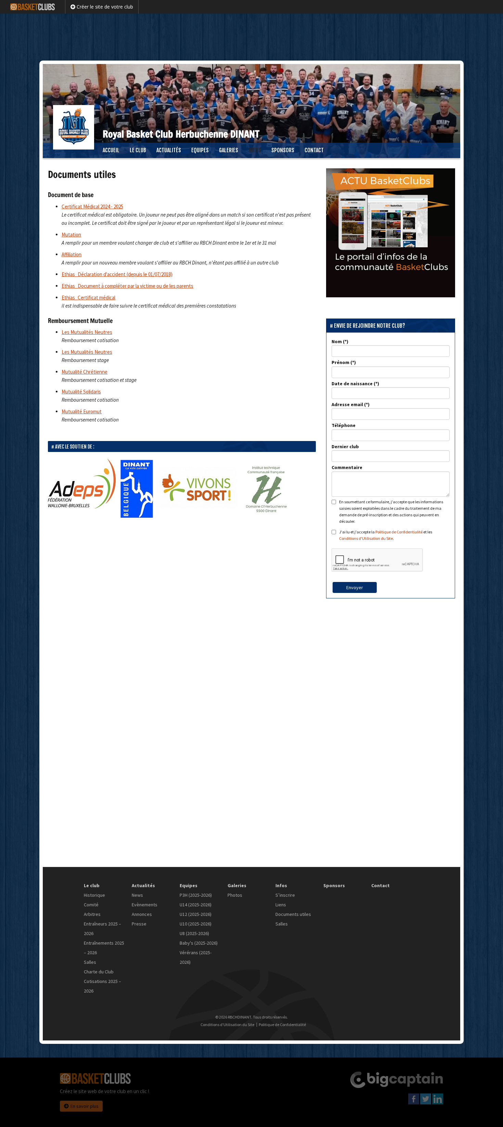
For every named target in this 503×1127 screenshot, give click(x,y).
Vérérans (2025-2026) (195, 957)
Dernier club (345, 446)
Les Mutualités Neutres (87, 332)
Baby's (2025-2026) (199, 943)
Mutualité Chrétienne (84, 371)
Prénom (340, 362)
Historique (94, 895)
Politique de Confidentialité (399, 531)
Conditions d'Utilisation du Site (366, 538)
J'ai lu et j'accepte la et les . (385, 535)
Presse (139, 924)
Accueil (111, 150)
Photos (235, 895)
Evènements (144, 905)
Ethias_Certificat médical (88, 297)
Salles (90, 962)
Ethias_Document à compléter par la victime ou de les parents (127, 286)
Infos (254, 150)
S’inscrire (285, 895)
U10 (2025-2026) (195, 924)
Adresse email (347, 404)
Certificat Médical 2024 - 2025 (92, 206)
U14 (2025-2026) (195, 905)
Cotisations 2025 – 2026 (102, 986)
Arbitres (92, 914)
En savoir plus (84, 1106)
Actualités (168, 150)
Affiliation (71, 254)
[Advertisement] (251, 36)
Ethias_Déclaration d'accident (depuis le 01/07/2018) (117, 274)
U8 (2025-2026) (194, 933)
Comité (91, 905)
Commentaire (347, 467)
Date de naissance (352, 383)
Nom (337, 341)
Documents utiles (293, 914)
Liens (280, 905)
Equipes (200, 150)
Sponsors (282, 150)
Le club (138, 150)
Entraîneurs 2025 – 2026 (102, 928)
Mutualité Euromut (82, 411)
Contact (314, 150)
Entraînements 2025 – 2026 (104, 948)
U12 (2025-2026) (195, 914)
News (137, 895)
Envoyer (354, 587)
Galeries (228, 150)
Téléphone (344, 425)
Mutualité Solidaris (81, 391)
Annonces (142, 914)
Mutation (71, 234)
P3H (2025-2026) (196, 895)
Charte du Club (99, 972)
